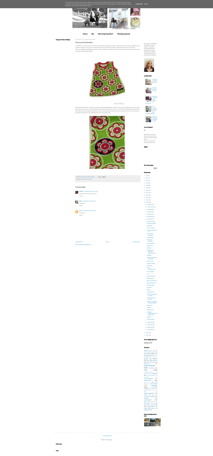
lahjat (148, 362)
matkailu (154, 373)
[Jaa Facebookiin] (103, 177)
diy (144, 353)
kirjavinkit (154, 357)
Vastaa (80, 196)
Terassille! (149, 287)
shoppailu (146, 398)
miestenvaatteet (151, 375)
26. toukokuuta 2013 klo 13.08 (91, 191)
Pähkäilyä (149, 255)
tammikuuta (150, 329)
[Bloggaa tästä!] (100, 177)
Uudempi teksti (79, 242)
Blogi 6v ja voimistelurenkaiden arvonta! (154, 119)
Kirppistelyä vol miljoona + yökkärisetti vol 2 (151, 252)
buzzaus (153, 352)
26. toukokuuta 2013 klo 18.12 (89, 201)
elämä (149, 353)
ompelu (90, 179)
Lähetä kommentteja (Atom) (84, 244)
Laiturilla (149, 307)
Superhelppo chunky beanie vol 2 (154, 81)
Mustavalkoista (150, 292)
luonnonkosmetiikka (148, 372)
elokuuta (149, 214)
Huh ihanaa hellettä (151, 223)
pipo (153, 388)
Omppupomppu (150, 285)
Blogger (110, 439)
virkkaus (153, 408)
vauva (155, 405)
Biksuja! (149, 289)
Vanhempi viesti (136, 242)
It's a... (148, 274)
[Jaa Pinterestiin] (105, 177)
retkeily (152, 396)
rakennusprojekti (149, 393)
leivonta (151, 368)
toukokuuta (150, 221)
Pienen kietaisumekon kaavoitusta (152, 258)
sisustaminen (148, 400)
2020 (147, 185)
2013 (147, 202)
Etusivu (85, 34)
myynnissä (146, 377)
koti (148, 360)
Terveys (153, 401)
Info (92, 34)
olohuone (146, 383)
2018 (147, 190)
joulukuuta (149, 204)
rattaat (153, 394)
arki (153, 350)
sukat (145, 401)
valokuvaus (148, 405)
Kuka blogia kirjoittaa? (105, 34)
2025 (147, 175)
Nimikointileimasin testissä (151, 298)
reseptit (146, 396)
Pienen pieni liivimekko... (150, 240)
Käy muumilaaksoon (151, 283)
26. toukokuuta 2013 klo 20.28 (89, 210)
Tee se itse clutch (151, 228)
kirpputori (146, 358)
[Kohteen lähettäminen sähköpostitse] (98, 177)
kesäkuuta (149, 219)
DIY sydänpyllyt (150, 271)
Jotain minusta (150, 309)
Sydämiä (149, 317)
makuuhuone (147, 373)
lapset (153, 362)
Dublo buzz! (149, 305)
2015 (147, 197)
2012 (147, 332)
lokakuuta (149, 209)
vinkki (145, 408)
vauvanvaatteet (151, 406)
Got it (146, 4)
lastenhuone (147, 363)
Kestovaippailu (150, 278)
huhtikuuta (149, 322)
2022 (147, 180)
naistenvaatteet (148, 378)
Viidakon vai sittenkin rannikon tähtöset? (152, 302)
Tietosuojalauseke (107, 435)
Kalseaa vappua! (151, 319)
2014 (147, 200)
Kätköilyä (149, 248)
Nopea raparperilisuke (151, 268)
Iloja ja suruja (150, 261)
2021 (147, 183)
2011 (147, 335)
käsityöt (155, 360)
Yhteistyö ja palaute (123, 34)
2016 (147, 195)
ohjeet (152, 382)
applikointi (146, 350)
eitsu (80, 210)
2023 (147, 178)
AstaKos (81, 191)
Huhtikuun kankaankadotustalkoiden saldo (152, 314)
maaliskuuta (150, 324)
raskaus (146, 395)
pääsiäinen (153, 390)
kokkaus (155, 358)
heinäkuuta (150, 216)
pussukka (146, 390)
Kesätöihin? (149, 225)
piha (149, 388)
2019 (147, 187)
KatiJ (80, 201)
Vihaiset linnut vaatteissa (150, 234)
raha (145, 391)
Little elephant (150, 237)
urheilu (155, 403)
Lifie (145, 370)
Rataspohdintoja (151, 243)
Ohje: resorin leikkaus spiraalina (152, 295)
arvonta (146, 352)
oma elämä (153, 384)
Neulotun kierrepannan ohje (154, 89)
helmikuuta (150, 327)
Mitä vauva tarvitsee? (152, 280)
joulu (155, 353)
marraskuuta (150, 207)
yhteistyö (146, 410)
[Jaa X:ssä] (102, 177)
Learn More (139, 4)
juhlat (148, 355)
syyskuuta (149, 211)
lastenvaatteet (84, 179)
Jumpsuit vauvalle (151, 263)
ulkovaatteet (147, 403)
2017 (147, 192)
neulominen (147, 380)
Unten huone (150, 245)
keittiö (147, 357)
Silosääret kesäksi (151, 276)
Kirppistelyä (149, 265)
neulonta (145, 382)
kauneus (155, 355)
